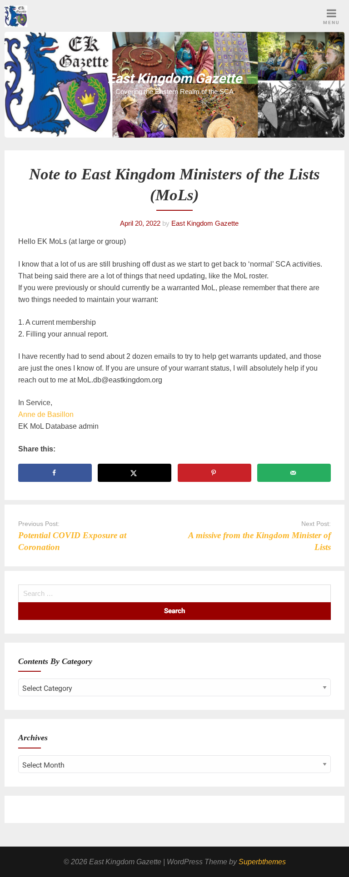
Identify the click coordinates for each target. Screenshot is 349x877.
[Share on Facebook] (55, 473)
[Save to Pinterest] (214, 473)
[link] (46, 414)
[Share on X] (134, 473)
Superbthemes (262, 862)
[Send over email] (294, 473)
